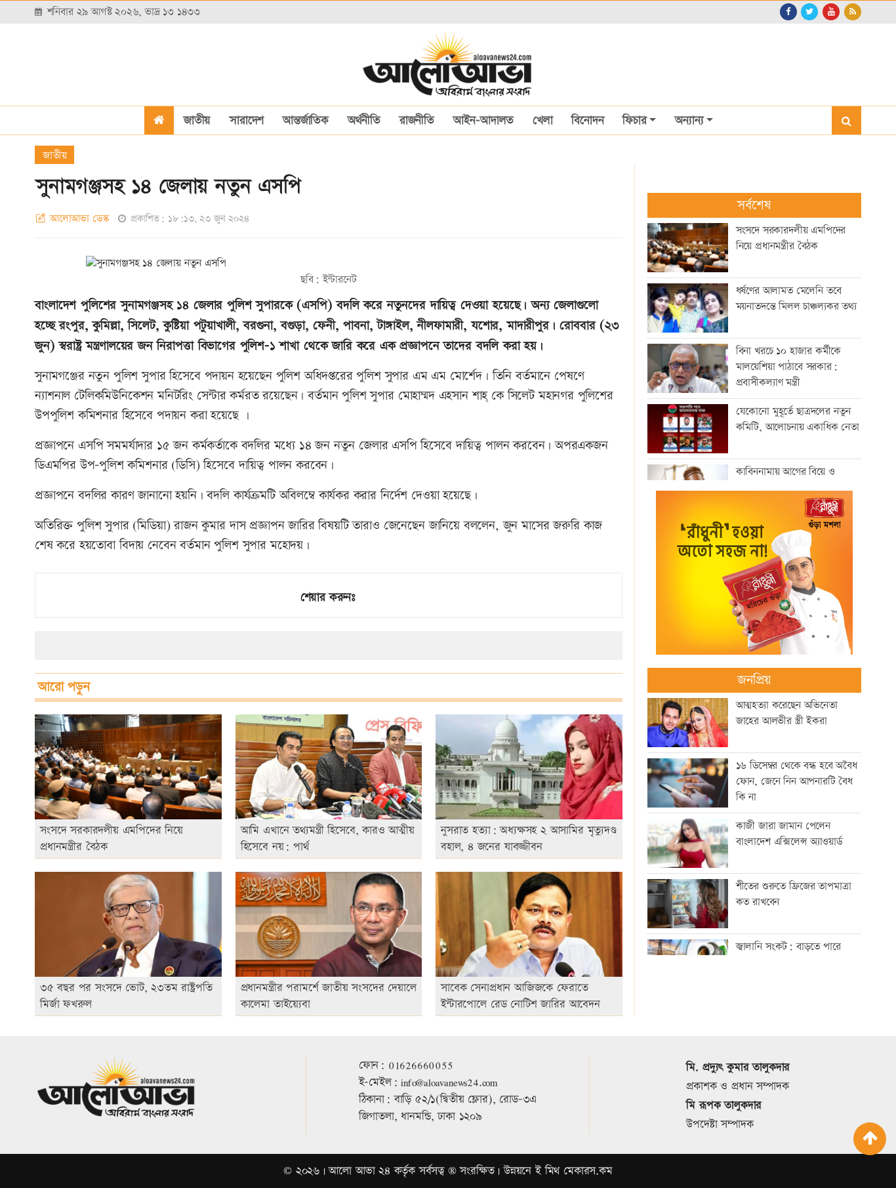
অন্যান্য (689, 120)
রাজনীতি (416, 120)
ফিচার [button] (634, 120)
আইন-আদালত (483, 120)
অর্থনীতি (364, 120)
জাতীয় (197, 120)
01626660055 (420, 1065)
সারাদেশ (247, 120)
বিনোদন (587, 120)
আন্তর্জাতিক (306, 120)
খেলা (543, 120)
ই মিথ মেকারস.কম (574, 1171)
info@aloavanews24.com (449, 1082)
